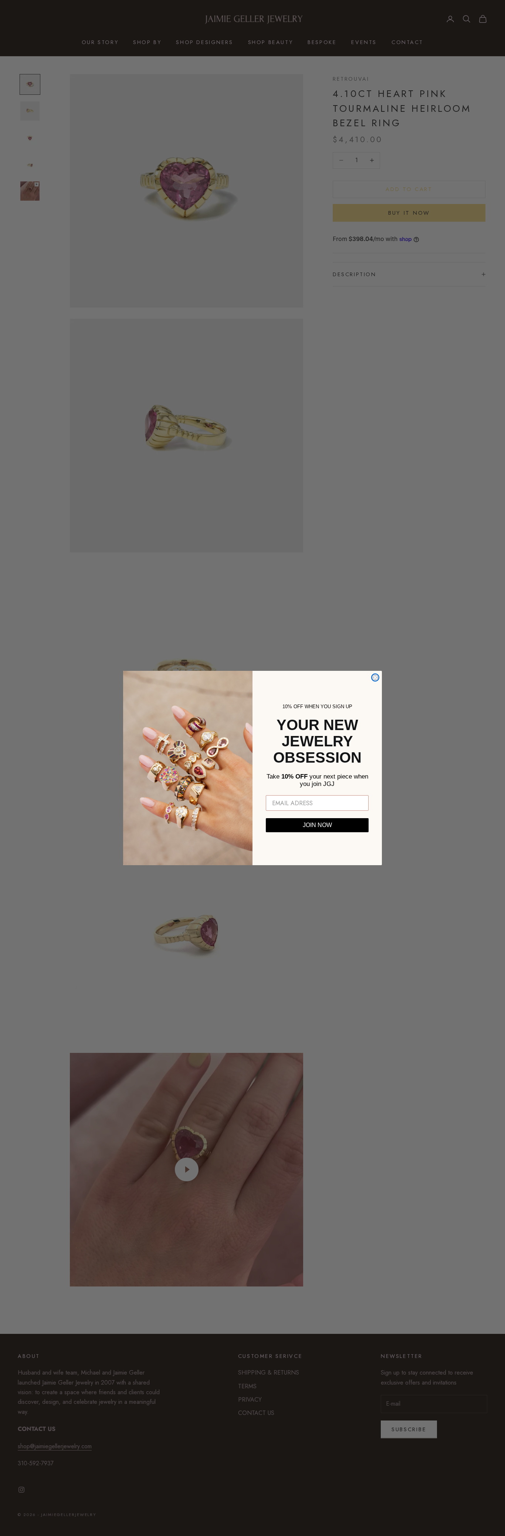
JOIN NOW (317, 825)
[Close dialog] (375, 677)
